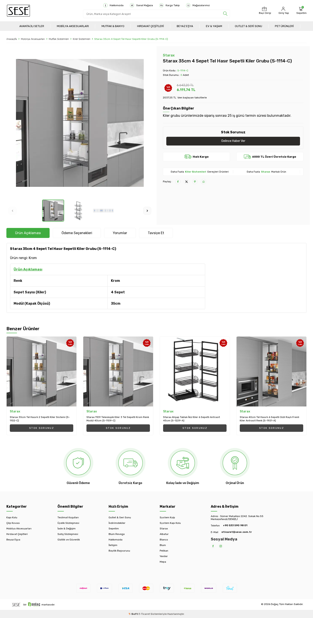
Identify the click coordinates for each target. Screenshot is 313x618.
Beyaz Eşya (185, 26)
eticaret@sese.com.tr (236, 531)
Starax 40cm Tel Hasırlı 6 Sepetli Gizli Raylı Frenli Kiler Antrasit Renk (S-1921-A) (269, 419)
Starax (169, 55)
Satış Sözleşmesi (67, 534)
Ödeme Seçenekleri (77, 233)
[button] (12, 211)
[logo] (18, 10)
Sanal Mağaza (144, 5)
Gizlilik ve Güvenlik (68, 539)
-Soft (133, 613)
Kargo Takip (173, 5)
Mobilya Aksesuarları (73, 26)
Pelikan (164, 550)
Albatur (164, 534)
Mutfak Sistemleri (59, 38)
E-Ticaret (144, 613)
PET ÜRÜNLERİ (284, 26)
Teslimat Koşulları (68, 517)
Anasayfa (11, 38)
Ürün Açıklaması (28, 233)
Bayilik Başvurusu (119, 550)
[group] (79, 122)
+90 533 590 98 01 (235, 525)
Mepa (163, 561)
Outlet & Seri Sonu (248, 26)
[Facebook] (213, 546)
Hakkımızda (116, 5)
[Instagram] (220, 546)
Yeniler (164, 556)
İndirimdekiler (117, 522)
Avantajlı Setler (31, 26)
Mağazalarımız (201, 5)
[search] (225, 14)
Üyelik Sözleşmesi (68, 522)
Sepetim (114, 528)
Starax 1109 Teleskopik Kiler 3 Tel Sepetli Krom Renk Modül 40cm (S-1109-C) (117, 419)
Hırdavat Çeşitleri (150, 26)
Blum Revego (117, 534)
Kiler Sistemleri (81, 38)
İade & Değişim (66, 528)
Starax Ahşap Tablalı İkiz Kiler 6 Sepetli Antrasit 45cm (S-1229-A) (191, 419)
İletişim (113, 545)
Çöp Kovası (13, 522)
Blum (163, 545)
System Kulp (167, 517)
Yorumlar (120, 233)
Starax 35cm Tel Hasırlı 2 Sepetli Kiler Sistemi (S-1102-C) (40, 419)
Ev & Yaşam (214, 26)
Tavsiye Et (156, 233)
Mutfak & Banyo (113, 26)
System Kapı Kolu (170, 522)
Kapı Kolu (11, 517)
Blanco (164, 539)
